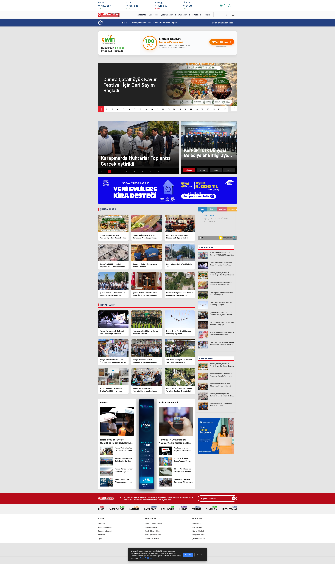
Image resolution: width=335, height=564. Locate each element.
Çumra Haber (167, 15)
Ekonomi (101, 534)
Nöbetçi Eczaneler (153, 534)
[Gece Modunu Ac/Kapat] (221, 15)
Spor (229, 170)
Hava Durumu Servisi (153, 523)
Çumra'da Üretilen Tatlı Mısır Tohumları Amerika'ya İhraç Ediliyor (157, 23)
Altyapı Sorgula (220, 42)
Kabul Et (188, 555)
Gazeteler (153, 15)
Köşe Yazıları (195, 15)
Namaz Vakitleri (116, 508)
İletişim (206, 15)
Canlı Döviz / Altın (152, 531)
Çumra (215, 170)
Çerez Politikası (198, 538)
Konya (202, 170)
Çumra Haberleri (104, 531)
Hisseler (183, 508)
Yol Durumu (211, 508)
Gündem (189, 170)
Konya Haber (181, 15)
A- (227, 15)
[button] (101, 109)
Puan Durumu (167, 508)
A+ (233, 15)
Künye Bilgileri (198, 531)
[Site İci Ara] (217, 15)
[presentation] (233, 108)
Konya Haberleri (104, 527)
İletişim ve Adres (198, 534)
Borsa (101, 508)
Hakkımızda (197, 523)
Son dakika (222, 22)
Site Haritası (197, 527)
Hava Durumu (150, 508)
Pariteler (196, 508)
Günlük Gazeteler (152, 538)
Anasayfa (142, 15)
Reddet (199, 555)
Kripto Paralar (229, 508)
